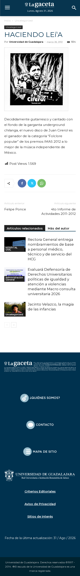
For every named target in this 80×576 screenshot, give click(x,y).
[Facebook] (22, 183)
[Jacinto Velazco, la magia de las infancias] (15, 309)
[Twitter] (32, 183)
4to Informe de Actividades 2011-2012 (58, 211)
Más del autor (58, 228)
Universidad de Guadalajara (26, 41)
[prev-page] (7, 325)
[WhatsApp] (41, 183)
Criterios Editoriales (40, 491)
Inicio (7, 20)
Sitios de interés (40, 516)
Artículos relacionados (25, 228)
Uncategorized (24, 20)
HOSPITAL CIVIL (11, 248)
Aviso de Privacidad (40, 504)
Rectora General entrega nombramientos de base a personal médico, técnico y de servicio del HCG (51, 249)
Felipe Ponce (15, 209)
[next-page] (13, 325)
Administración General (14, 278)
